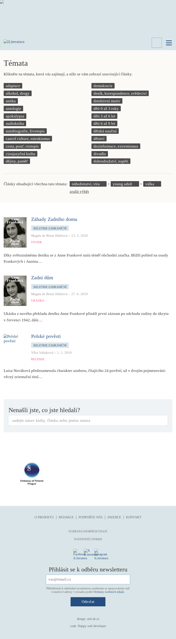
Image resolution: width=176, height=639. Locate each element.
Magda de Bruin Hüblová (49, 235)
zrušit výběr (79, 191)
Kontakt (133, 517)
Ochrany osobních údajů (109, 591)
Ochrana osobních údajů (88, 531)
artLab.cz (93, 619)
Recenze (38, 359)
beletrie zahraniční (49, 228)
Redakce (66, 517)
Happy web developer (92, 626)
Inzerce (114, 517)
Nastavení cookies (88, 539)
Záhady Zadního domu (54, 219)
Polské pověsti (46, 336)
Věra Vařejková (42, 352)
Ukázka (37, 300)
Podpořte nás (91, 517)
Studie (36, 242)
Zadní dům (42, 277)
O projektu (44, 517)
